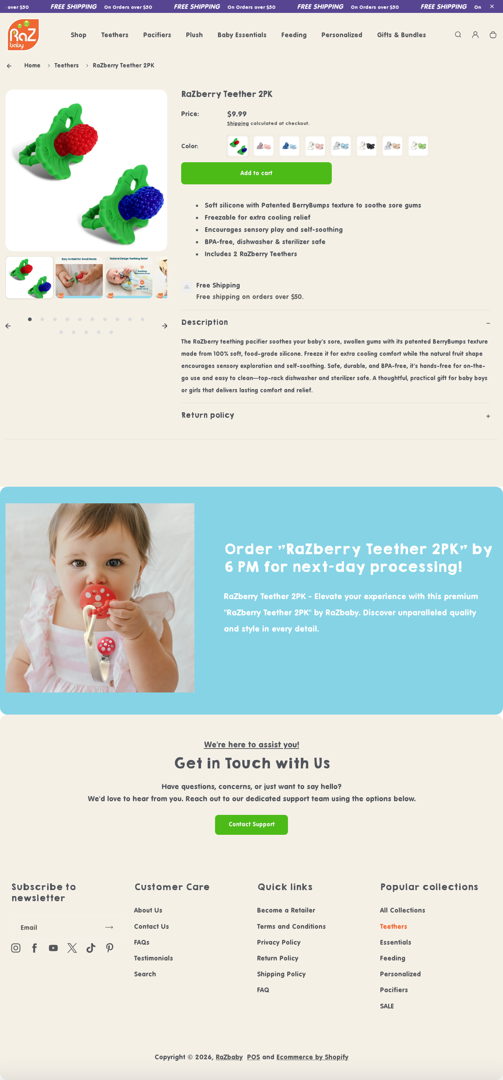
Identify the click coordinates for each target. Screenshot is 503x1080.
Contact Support (252, 824)
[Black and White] (367, 146)
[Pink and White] (315, 146)
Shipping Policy (281, 974)
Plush (194, 35)
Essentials (395, 942)
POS (253, 1057)
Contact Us (151, 926)
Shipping (238, 123)
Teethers (115, 35)
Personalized (341, 35)
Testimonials (153, 958)
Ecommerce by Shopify (312, 1057)
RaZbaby (229, 1057)
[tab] (30, 319)
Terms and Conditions (291, 926)
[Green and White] (418, 146)
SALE (387, 1006)
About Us (148, 910)
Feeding (294, 35)
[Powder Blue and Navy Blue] (289, 146)
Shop (79, 35)
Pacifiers (157, 35)
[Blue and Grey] (341, 146)
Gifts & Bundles (401, 35)
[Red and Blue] (238, 146)
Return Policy (277, 958)
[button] (491, 6)
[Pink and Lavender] (264, 146)
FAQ (263, 990)
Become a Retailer (286, 910)
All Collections (402, 910)
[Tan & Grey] (392, 146)
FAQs (142, 942)
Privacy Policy (278, 942)
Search (145, 974)
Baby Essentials (242, 35)
